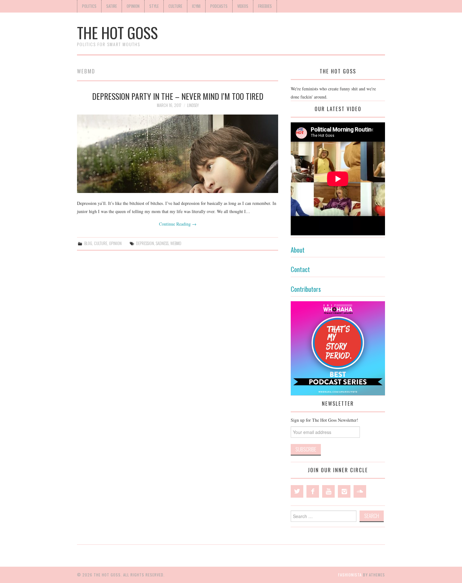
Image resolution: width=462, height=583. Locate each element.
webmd (175, 243)
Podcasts (219, 6)
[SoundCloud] (360, 491)
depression (145, 243)
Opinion (133, 6)
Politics (89, 6)
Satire (111, 6)
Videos (242, 6)
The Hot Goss (117, 32)
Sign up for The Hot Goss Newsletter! (324, 420)
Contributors (306, 289)
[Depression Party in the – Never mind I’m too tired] (177, 154)
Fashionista (350, 575)
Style (154, 6)
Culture (175, 6)
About (298, 249)
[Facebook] (312, 491)
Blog (88, 243)
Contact (300, 269)
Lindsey (193, 105)
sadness (162, 243)
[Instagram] (344, 491)
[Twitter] (297, 491)
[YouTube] (328, 491)
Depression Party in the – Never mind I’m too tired (177, 96)
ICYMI (196, 6)
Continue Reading (177, 224)
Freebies (265, 6)
